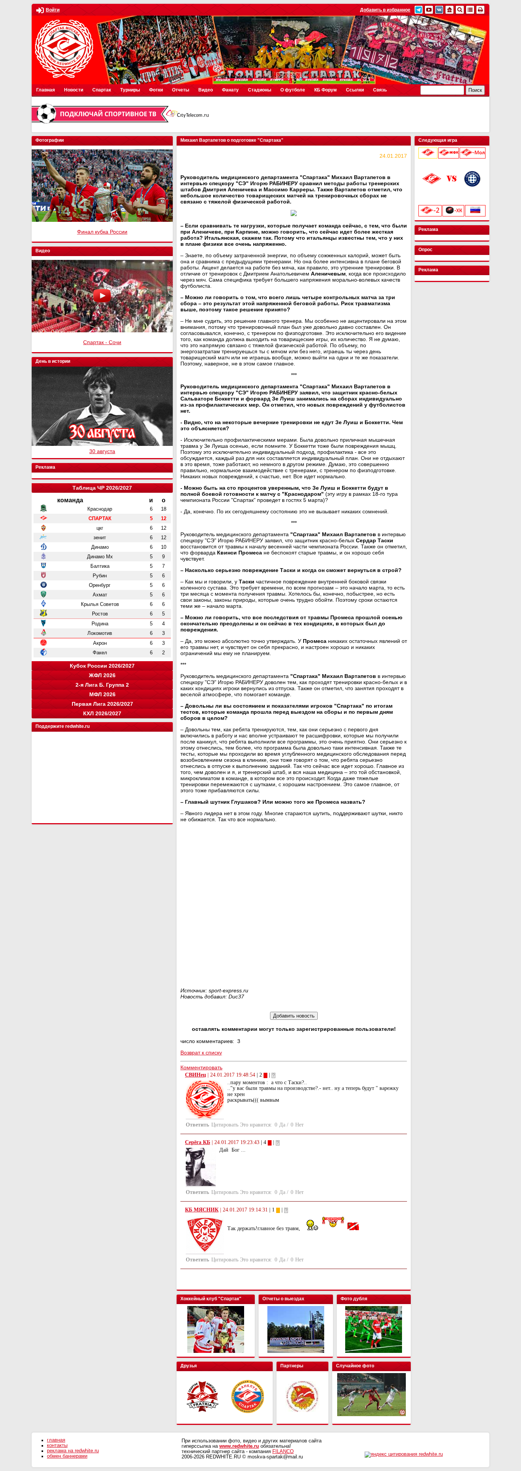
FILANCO (283, 1451)
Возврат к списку (201, 1053)
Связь (380, 90)
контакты (57, 1445)
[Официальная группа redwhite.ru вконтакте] (439, 9)
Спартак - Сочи (102, 342)
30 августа (102, 451)
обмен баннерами (67, 1456)
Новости (73, 90)
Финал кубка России (102, 232)
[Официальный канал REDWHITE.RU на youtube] (429, 9)
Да (282, 1125)
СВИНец (195, 1075)
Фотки (156, 90)
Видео (205, 90)
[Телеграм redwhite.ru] (418, 9)
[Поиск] (459, 9)
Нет (299, 1125)
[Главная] (449, 9)
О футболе (292, 90)
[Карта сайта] (470, 9)
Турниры (130, 90)
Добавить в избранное (385, 10)
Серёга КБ (197, 1142)
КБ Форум (325, 90)
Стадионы (259, 90)
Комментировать (201, 1067)
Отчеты (180, 90)
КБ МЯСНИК (202, 1210)
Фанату (230, 90)
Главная (45, 90)
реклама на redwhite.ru (73, 1450)
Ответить (197, 1125)
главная (56, 1440)
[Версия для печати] (480, 9)
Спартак (101, 90)
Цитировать (224, 1125)
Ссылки (355, 90)
